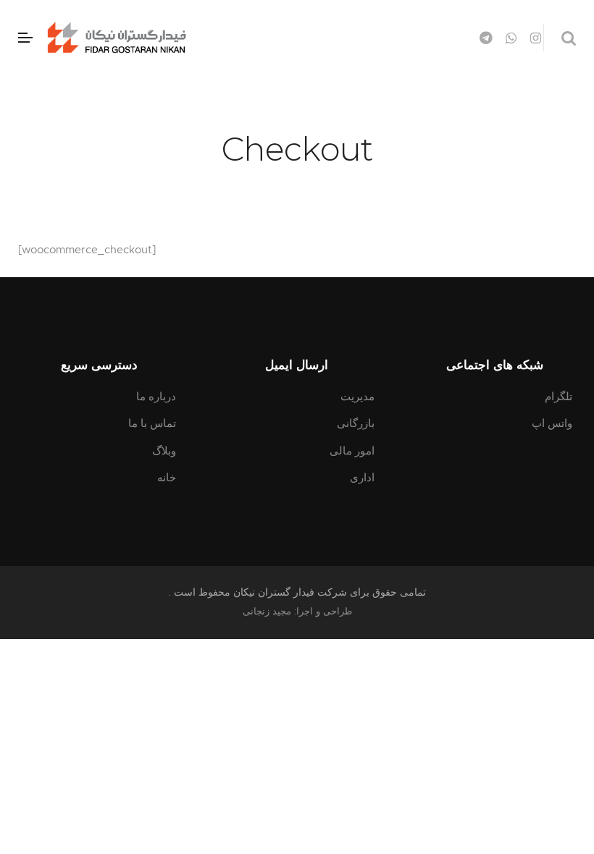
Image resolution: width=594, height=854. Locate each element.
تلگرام (558, 397)
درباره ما (156, 397)
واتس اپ (552, 423)
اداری (362, 478)
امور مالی (352, 451)
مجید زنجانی (267, 612)
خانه (166, 478)
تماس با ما (152, 423)
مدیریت (357, 397)
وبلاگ (164, 451)
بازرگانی (356, 423)
